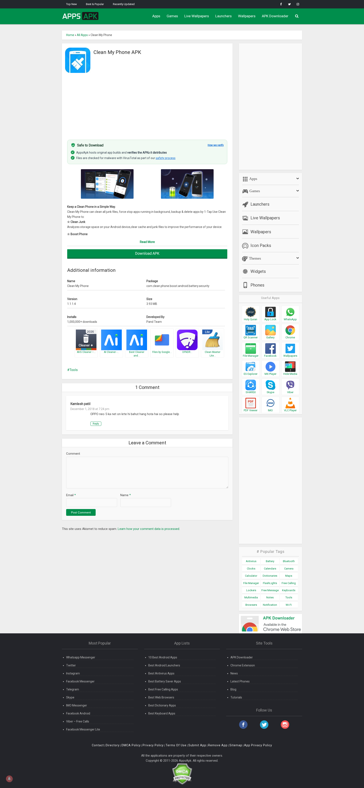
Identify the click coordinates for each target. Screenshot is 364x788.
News (234, 673)
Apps (156, 16)
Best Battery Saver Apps (164, 681)
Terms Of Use (176, 745)
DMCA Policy (131, 745)
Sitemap (235, 745)
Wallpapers (247, 16)
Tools (74, 370)
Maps (288, 575)
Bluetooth (289, 561)
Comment (73, 454)
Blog (233, 689)
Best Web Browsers (161, 697)
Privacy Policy (153, 745)
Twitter (71, 665)
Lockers (251, 590)
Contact (98, 745)
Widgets (258, 271)
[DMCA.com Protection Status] (182, 774)
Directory (113, 745)
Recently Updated (124, 4)
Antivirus (251, 561)
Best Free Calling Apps (163, 689)
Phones (257, 285)
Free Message (270, 590)
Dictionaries (270, 575)
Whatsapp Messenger (80, 657)
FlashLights (270, 583)
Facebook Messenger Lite (83, 729)
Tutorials (236, 697)
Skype (70, 697)
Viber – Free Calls (77, 721)
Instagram (73, 673)
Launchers (223, 16)
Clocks (251, 568)
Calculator (251, 575)
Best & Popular (95, 4)
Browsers (251, 604)
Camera (288, 568)
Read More (147, 242)
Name (125, 495)
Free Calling (289, 583)
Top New (71, 4)
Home (70, 35)
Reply (96, 423)
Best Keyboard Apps (161, 713)
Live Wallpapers (196, 16)
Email (71, 495)
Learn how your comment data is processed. (149, 529)
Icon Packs (260, 245)
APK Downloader (275, 16)
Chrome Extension (242, 665)
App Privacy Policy (258, 745)
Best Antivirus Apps (161, 673)
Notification (270, 604)
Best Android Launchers (164, 665)
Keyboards (288, 590)
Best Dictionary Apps (162, 705)
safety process (165, 158)
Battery (270, 561)
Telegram (72, 689)
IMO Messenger (76, 705)
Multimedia (251, 597)
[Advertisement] (147, 103)
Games (172, 16)
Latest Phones (240, 681)
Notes (270, 597)
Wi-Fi (289, 604)
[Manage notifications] (9, 778)
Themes (254, 258)
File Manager (251, 583)
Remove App (218, 745)
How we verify (216, 145)
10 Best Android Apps (162, 657)
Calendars (270, 568)
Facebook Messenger (80, 681)
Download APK (147, 253)
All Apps (82, 35)
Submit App (197, 745)
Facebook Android (78, 713)
